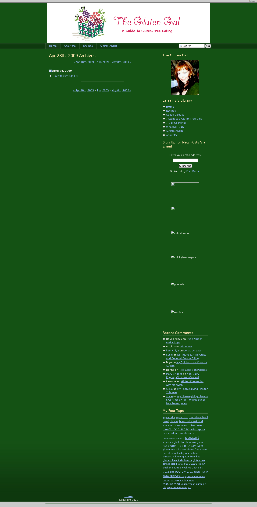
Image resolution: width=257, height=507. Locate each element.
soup (183, 476)
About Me (70, 45)
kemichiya (172, 350)
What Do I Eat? (175, 126)
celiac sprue (197, 429)
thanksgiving (171, 483)
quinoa (190, 472)
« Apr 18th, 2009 (83, 62)
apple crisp (182, 417)
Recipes (88, 45)
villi (189, 488)
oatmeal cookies (181, 467)
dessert (192, 437)
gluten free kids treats (177, 460)
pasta (195, 467)
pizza (171, 472)
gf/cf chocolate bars (185, 442)
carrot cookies (188, 425)
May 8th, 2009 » (121, 62)
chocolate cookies (186, 433)
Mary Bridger (174, 373)
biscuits (174, 421)
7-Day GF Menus (176, 122)
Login (253, 1)
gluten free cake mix (174, 449)
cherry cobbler (170, 433)
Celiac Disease (175, 114)
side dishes (171, 476)
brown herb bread (171, 425)
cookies (180, 438)
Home (53, 45)
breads (184, 421)
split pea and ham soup (182, 480)
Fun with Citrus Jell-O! (65, 76)
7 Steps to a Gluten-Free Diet (184, 118)
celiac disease (178, 429)
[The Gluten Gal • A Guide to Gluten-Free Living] (128, 22)
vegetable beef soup (177, 488)
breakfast (196, 421)
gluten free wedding (187, 464)
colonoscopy (169, 438)
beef (166, 421)
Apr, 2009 (103, 62)
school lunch (201, 472)
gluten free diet (191, 456)
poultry (180, 471)
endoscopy (168, 442)
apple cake (169, 417)
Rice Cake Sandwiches (193, 369)
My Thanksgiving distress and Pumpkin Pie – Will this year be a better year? (187, 400)
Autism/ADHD (108, 45)
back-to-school (198, 417)
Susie (169, 354)
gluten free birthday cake (185, 445)
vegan (184, 484)
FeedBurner (193, 171)
